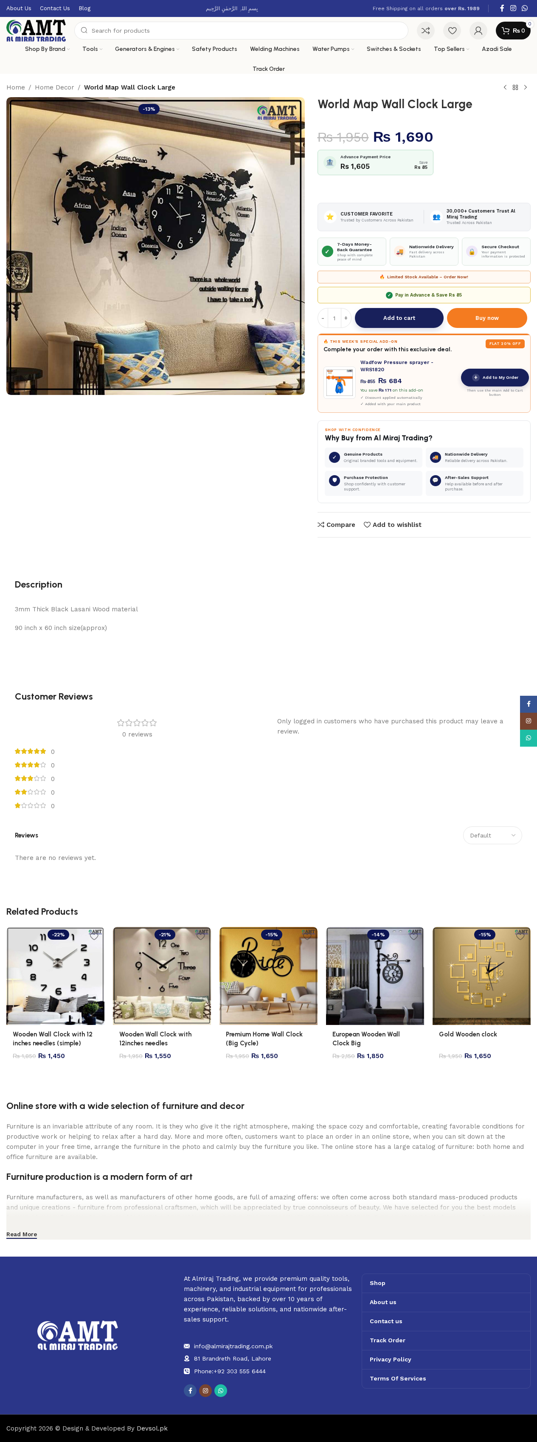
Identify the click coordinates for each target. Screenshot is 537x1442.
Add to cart (399, 318)
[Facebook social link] (502, 8)
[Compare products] (426, 30)
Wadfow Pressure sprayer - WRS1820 (396, 365)
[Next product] (525, 88)
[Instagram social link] (513, 8)
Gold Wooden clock (468, 1034)
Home (15, 87)
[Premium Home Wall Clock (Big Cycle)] (268, 976)
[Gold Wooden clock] (482, 976)
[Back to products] (515, 88)
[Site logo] (36, 30)
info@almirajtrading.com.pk (233, 1346)
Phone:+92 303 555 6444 (230, 1371)
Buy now (487, 318)
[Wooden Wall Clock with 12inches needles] (162, 976)
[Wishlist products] (452, 30)
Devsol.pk (152, 1428)
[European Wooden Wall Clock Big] (375, 976)
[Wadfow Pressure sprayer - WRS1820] (339, 383)
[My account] (478, 30)
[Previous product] (505, 88)
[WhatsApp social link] (525, 8)
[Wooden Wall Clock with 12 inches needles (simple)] (55, 976)
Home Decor (54, 87)
